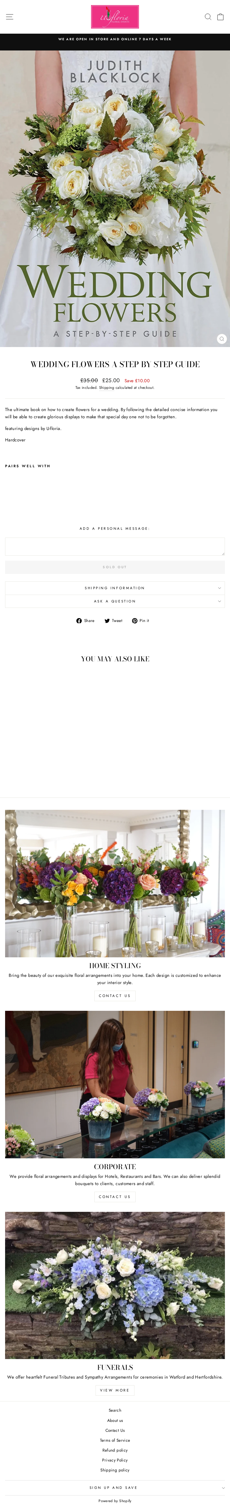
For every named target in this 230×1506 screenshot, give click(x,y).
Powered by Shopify (115, 1501)
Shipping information (115, 587)
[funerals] (115, 1285)
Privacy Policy (115, 1460)
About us (115, 1420)
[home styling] (115, 883)
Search (115, 1410)
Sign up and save (114, 1487)
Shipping (106, 387)
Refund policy (115, 1450)
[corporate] (115, 1084)
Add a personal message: (115, 528)
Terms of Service (115, 1440)
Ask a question (115, 601)
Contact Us (115, 1430)
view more (115, 1390)
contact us (115, 995)
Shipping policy (115, 1470)
